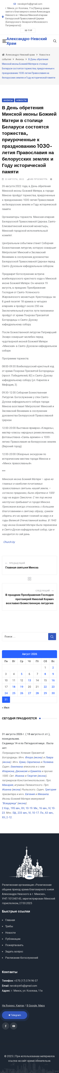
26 (21, 693)
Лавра (49, 757)
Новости (10, 932)
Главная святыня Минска (21, 567)
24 (6, 693)
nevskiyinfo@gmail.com (30, 4)
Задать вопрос (14, 951)
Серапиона (33, 762)
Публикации (12, 938)
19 (21, 686)
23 (53, 686)
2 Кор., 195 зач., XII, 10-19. (17, 808)
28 (37, 693)
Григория (50, 789)
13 (29, 680)
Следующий (43, 591)
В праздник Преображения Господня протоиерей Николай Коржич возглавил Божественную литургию (29, 599)
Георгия (32, 775)
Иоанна (19, 775)
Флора (29, 757)
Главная (10, 920)
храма (31, 1060)
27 (29, 693)
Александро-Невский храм (27, 41)
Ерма (22, 762)
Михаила (43, 794)
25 (13, 693)
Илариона (8, 771)
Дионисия (21, 771)
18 (13, 686)
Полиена (48, 762)
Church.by (9, 542)
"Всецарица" (9, 803)
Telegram (15, 1015)
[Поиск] (55, 41)
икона (38, 757)
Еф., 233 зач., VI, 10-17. (26, 812)
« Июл (5, 707)
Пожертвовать (14, 945)
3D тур (28, 30)
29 (45, 693)
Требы (9, 926)
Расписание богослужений (21, 957)
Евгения (30, 794)
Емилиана (16, 766)
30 (53, 693)
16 (53, 680)
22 (45, 686)
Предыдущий (17, 563)
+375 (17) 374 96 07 (26, 980)
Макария (7, 784)
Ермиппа (35, 771)
